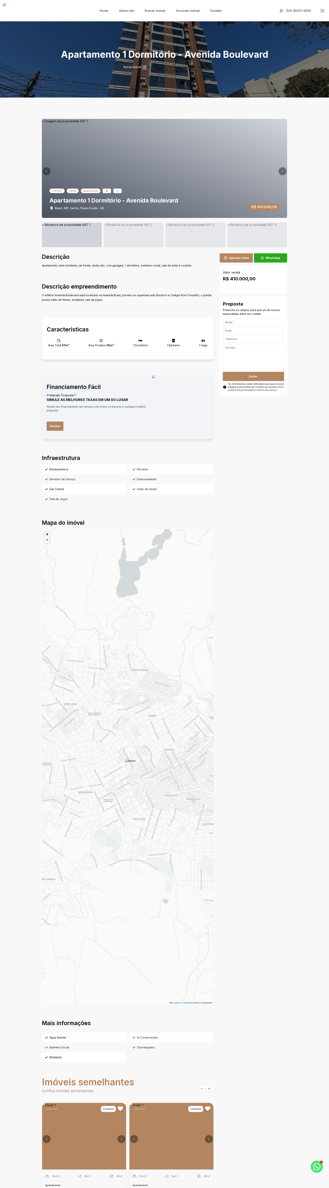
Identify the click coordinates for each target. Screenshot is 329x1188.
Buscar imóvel (155, 11)
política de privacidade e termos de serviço (252, 390)
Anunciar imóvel (188, 11)
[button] (46, 171)
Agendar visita (239, 257)
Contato (216, 11)
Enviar (253, 376)
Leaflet (176, 1002)
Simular (55, 426)
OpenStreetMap (192, 1002)
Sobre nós (126, 11)
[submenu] (322, 10)
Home (103, 11)
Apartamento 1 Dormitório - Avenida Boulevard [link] (176, 67)
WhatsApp (273, 257)
